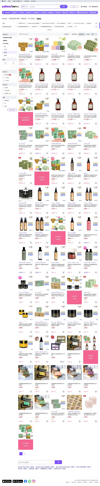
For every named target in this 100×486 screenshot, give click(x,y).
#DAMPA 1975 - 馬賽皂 (60, 468)
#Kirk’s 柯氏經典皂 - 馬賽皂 (83, 467)
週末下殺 (65, 12)
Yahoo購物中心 (10, 6)
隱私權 (90, 482)
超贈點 (94, 12)
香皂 (5, 46)
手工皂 (5, 49)
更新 (97, 480)
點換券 (14, 12)
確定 (13, 67)
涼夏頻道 (50, 12)
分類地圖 (96, 482)
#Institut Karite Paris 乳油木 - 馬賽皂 (65, 467)
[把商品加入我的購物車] (30, 64)
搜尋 (58, 462)
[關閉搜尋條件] (27, 7)
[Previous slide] (19, 45)
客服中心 (68, 482)
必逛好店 (57, 12)
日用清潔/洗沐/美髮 (7, 37)
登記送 (22, 12)
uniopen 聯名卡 (84, 12)
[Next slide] (32, 45)
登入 (74, 6)
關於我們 (74, 482)
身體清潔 (5, 40)
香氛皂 (5, 55)
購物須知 (80, 482)
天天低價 (43, 12)
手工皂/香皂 (5, 43)
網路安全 (85, 482)
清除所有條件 (12, 110)
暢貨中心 (29, 12)
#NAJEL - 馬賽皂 (22, 468)
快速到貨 (36, 12)
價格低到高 (74, 34)
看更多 (72, 12)
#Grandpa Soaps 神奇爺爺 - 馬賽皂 (45, 467)
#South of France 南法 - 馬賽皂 (26, 467)
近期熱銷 (88, 34)
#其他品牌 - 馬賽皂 (34, 468)
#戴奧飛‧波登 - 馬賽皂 (46, 468)
